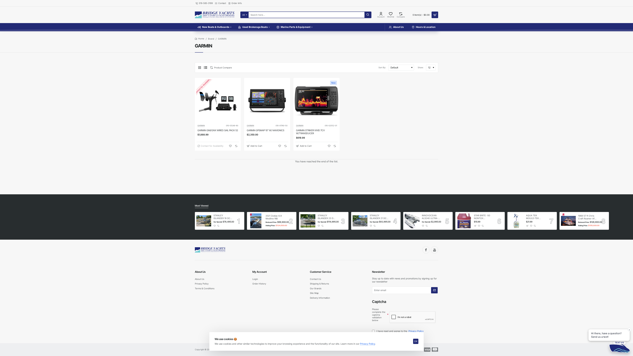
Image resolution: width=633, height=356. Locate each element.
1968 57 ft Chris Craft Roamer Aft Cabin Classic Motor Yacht (586, 217)
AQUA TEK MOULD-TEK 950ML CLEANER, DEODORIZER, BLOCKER (535, 217)
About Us (200, 271)
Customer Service (320, 271)
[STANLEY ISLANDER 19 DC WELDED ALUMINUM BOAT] (203, 220)
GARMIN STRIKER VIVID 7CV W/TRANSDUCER (310, 132)
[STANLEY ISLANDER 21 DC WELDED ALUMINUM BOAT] (360, 220)
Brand (211, 38)
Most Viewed (201, 205)
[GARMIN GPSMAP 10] (267, 101)
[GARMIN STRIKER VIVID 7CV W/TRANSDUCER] (316, 101)
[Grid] (199, 67)
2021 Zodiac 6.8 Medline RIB (274, 217)
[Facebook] (426, 249)
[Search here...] (367, 15)
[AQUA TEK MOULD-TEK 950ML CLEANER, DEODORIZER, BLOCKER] (516, 220)
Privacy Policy (367, 343)
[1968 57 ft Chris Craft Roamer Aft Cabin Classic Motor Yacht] (568, 220)
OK (415, 341)
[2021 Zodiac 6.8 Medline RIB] (255, 220)
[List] (205, 67)
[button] (230, 146)
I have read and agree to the (400, 331)
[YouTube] (434, 249)
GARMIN (201, 126)
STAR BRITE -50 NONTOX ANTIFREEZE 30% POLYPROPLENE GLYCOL (483, 217)
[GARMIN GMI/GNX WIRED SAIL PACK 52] (218, 101)
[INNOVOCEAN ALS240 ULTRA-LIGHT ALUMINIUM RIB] (412, 220)
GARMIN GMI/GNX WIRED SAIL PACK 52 (217, 130)
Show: (420, 67)
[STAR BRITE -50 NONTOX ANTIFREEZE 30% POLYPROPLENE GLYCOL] (464, 220)
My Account (259, 271)
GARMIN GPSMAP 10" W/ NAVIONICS (265, 130)
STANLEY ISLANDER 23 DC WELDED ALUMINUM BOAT (327, 217)
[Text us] (619, 347)
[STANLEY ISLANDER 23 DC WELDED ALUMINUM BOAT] (308, 220)
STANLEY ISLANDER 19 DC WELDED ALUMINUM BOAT (222, 217)
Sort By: (382, 67)
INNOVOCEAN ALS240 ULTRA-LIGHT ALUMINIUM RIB (430, 217)
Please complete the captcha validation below (378, 314)
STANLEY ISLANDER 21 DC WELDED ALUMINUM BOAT (379, 217)
